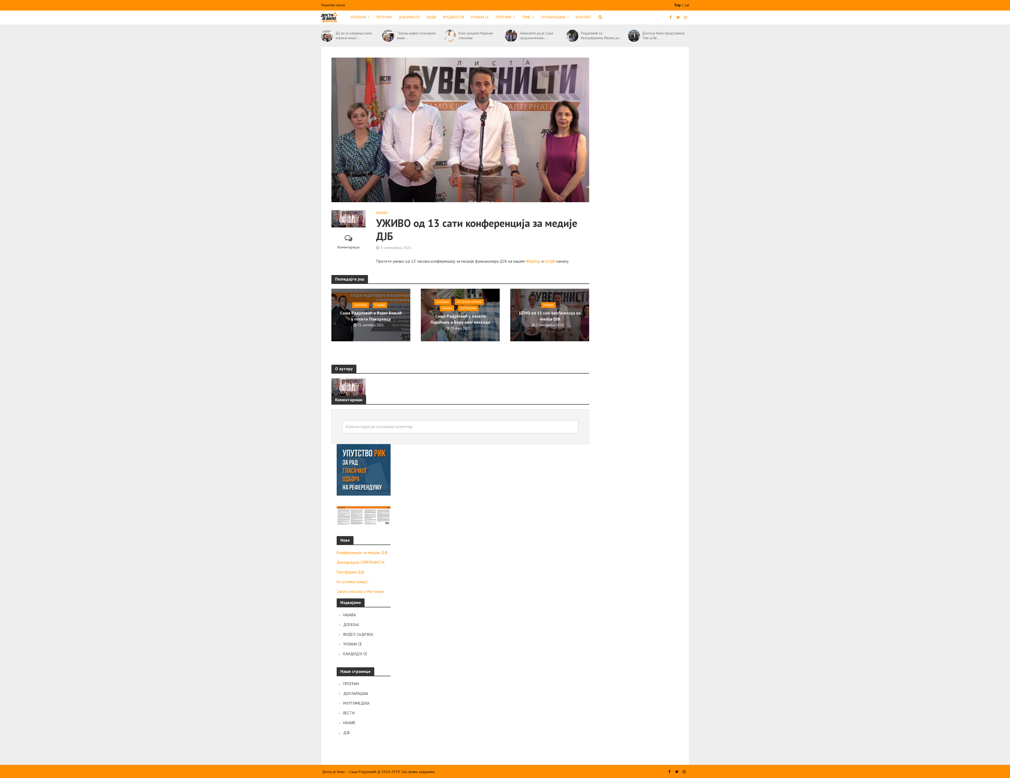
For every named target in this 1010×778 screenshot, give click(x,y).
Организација (553, 17)
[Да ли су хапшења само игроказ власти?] (327, 36)
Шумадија (468, 308)
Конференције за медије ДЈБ (362, 552)
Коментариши (348, 247)
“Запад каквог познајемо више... (416, 35)
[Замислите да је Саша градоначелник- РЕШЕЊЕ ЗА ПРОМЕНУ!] (511, 36)
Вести (349, 712)
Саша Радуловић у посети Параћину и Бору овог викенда (460, 319)
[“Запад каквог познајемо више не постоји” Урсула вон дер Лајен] (388, 36)
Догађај (360, 305)
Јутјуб (550, 261)
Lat (687, 5)
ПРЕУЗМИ (503, 17)
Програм (384, 17)
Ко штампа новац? (352, 581)
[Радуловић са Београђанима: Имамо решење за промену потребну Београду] (572, 36)
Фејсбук (533, 261)
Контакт (584, 17)
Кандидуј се (355, 653)
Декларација (355, 693)
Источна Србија (469, 302)
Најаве (349, 722)
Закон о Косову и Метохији (360, 591)
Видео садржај (358, 634)
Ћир (677, 5)
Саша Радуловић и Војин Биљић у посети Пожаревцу (371, 316)
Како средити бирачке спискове (475, 35)
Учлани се (480, 17)
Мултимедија (356, 703)
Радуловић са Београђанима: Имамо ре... (601, 35)
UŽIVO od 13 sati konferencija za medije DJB (549, 316)
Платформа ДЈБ (350, 571)
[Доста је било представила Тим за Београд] (634, 36)
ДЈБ (346, 732)
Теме (526, 17)
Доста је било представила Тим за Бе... (663, 35)
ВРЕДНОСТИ (453, 17)
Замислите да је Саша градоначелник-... (536, 35)
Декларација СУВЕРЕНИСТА (361, 562)
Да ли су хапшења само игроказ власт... (354, 35)
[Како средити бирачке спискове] (450, 36)
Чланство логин (333, 5)
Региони (358, 17)
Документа (409, 17)
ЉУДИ (431, 17)
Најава (382, 212)
